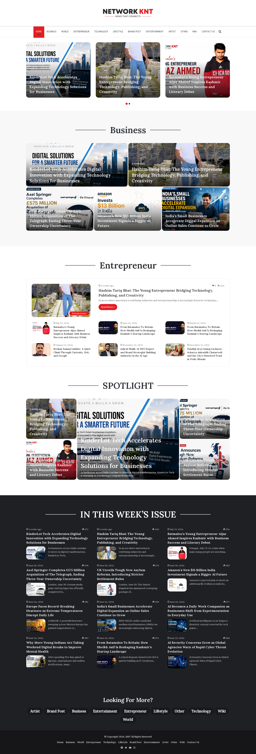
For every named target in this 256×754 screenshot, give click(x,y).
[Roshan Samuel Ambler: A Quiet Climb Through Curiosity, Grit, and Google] (41, 349)
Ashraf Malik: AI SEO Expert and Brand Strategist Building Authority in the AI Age (138, 352)
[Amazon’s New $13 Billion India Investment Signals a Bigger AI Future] (127, 209)
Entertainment (155, 31)
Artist (172, 31)
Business (51, 31)
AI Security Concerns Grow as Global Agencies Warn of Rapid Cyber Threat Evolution (197, 647)
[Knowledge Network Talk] (128, 13)
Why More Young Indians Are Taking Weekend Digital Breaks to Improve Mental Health (55, 647)
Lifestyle (118, 31)
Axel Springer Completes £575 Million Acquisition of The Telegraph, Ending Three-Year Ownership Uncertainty (204, 424)
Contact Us (208, 31)
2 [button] (129, 103)
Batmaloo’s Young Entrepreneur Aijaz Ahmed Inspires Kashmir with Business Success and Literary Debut (71, 332)
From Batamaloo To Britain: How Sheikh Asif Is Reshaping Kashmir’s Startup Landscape (137, 330)
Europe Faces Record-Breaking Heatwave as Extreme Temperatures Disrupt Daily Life (54, 610)
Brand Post (134, 31)
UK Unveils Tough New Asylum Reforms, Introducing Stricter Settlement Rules (121, 574)
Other (184, 31)
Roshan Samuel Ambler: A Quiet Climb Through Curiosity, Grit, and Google (72, 352)
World (65, 31)
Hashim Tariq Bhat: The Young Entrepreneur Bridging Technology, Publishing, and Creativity (177, 175)
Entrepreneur (81, 31)
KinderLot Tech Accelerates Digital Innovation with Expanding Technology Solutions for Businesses (70, 175)
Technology (101, 31)
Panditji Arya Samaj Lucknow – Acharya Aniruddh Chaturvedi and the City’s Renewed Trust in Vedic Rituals (205, 354)
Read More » (108, 307)
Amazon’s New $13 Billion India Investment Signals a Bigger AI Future (124, 221)
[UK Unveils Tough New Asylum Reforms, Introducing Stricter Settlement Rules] (106, 589)
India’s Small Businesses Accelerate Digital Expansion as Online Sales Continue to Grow (192, 221)
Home (39, 31)
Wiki (194, 31)
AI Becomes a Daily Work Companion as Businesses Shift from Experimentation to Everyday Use (198, 610)
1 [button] (127, 104)
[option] (58, 70)
